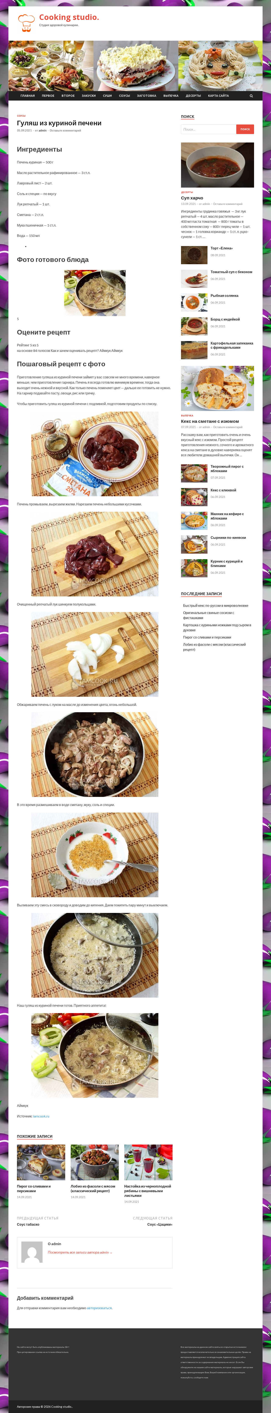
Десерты (193, 95)
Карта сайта (218, 95)
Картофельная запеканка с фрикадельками (232, 345)
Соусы (124, 95)
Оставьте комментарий (65, 130)
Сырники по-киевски (228, 537)
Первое (48, 95)
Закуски (89, 95)
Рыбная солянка (224, 295)
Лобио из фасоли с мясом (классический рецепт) (93, 1188)
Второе (68, 95)
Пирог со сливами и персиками (34, 1188)
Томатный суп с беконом (231, 272)
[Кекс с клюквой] (194, 505)
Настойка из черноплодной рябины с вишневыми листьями (147, 1191)
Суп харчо (192, 197)
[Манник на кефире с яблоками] (194, 529)
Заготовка (146, 95)
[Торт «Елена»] (194, 263)
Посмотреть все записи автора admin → (80, 1252)
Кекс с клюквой (223, 490)
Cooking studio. (69, 17)
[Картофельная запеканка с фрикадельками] (194, 358)
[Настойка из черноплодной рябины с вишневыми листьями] (148, 1181)
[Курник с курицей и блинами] (194, 576)
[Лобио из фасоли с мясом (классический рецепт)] (95, 1181)
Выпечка (170, 95)
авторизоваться (99, 1308)
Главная (28, 95)
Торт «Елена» (222, 248)
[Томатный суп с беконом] (194, 287)
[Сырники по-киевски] (194, 552)
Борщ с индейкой (225, 319)
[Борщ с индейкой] (194, 334)
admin (43, 130)
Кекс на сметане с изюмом (210, 421)
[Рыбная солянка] (194, 310)
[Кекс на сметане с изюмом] (217, 412)
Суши (107, 95)
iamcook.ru (41, 1116)
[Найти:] (217, 129)
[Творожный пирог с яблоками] (194, 481)
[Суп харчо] (217, 188)
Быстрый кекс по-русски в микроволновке (215, 605)
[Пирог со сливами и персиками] (41, 1181)
